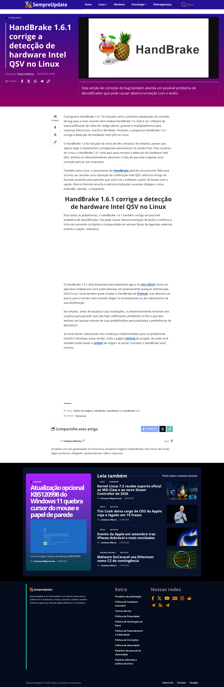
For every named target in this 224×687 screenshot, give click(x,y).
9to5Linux (81, 415)
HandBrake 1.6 (114, 410)
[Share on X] (29, 81)
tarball (98, 343)
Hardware (114, 482)
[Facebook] (172, 441)
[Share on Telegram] (42, 81)
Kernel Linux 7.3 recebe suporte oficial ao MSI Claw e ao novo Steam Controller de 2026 (129, 490)
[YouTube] (167, 598)
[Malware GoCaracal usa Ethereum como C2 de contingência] (182, 560)
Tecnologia (14, 18)
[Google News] (175, 598)
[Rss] (160, 605)
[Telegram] (153, 605)
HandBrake (121, 170)
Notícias (114, 507)
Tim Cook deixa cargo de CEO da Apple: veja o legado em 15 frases (129, 513)
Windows (37, 482)
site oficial (148, 284)
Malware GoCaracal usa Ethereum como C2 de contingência (125, 558)
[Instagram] (182, 598)
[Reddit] (189, 598)
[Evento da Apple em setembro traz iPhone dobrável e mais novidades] (182, 537)
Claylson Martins (25, 74)
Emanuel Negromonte (44, 561)
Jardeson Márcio (109, 520)
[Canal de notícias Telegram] (167, 605)
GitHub (131, 338)
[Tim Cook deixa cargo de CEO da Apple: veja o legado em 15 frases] (182, 514)
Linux (102, 482)
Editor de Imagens (83, 410)
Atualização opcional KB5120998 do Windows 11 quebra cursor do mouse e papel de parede (57, 501)
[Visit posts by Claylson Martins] (55, 441)
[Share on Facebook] (22, 81)
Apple (103, 507)
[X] (159, 598)
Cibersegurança (108, 552)
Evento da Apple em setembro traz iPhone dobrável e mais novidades (126, 536)
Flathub (142, 293)
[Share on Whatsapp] (35, 81)
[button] (184, 5)
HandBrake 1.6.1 (131, 410)
